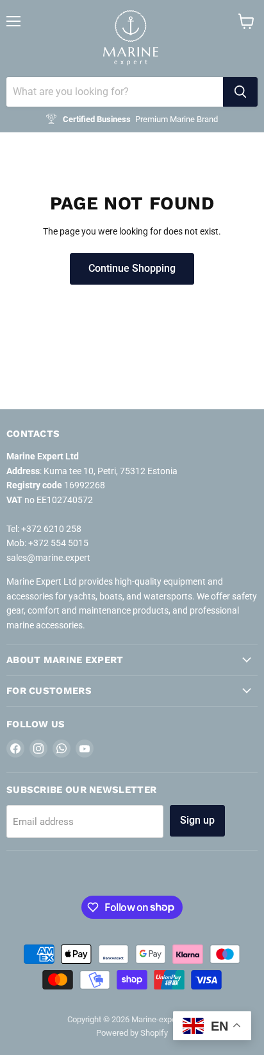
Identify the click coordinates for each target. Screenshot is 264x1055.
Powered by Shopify (132, 1033)
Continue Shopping (132, 268)
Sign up (197, 820)
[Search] (240, 92)
